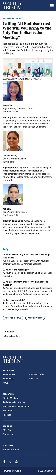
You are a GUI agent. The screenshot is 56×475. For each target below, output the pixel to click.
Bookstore (7, 410)
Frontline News (13, 317)
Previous (9, 332)
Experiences (8, 378)
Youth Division (35, 317)
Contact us (8, 434)
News (5, 383)
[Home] (25, 5)
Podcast (7, 415)
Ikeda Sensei (9, 374)
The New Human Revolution (16, 406)
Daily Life (33, 378)
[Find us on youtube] (16, 462)
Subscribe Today (11, 449)
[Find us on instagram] (10, 462)
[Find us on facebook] (4, 462)
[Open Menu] (51, 5)
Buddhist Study (36, 374)
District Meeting (10, 398)
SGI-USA (7, 430)
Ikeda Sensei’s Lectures (14, 402)
